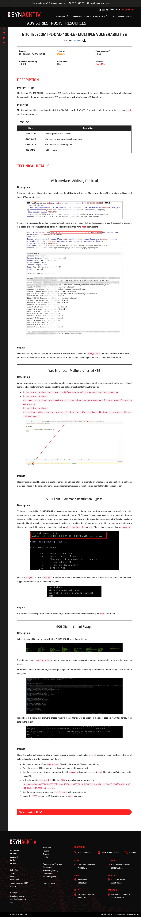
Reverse (12, 876)
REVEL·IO (13, 886)
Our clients (13, 860)
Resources (75, 23)
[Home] (24, 14)
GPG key (132, 852)
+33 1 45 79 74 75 (84, 852)
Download (78, 40)
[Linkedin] (4, 42)
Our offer (63, 16)
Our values (13, 853)
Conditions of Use (106, 914)
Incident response (49, 876)
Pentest (12, 873)
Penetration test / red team (52, 864)
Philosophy (14, 892)
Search (105, 10)
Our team (13, 863)
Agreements (14, 856)
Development (14, 879)
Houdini (46, 850)
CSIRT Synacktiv (49, 883)
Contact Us (135, 914)
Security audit (48, 867)
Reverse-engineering (50, 870)
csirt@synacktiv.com (99, 3)
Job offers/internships (18, 899)
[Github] (4, 33)
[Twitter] (4, 38)
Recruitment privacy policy (122, 914)
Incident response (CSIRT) (19, 883)
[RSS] (4, 29)
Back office (14, 870)
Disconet (46, 854)
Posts (57, 23)
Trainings (77, 16)
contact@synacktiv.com (110, 852)
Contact (129, 16)
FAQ (11, 902)
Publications (101, 16)
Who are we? (14, 850)
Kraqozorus (47, 847)
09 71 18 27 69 (78, 3)
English (113, 9)
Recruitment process (17, 896)
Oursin (45, 857)
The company (118, 16)
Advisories (37, 23)
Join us (87, 16)
